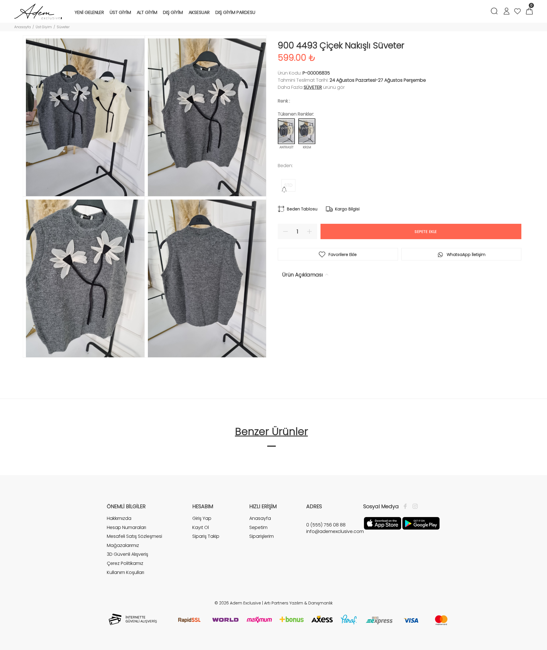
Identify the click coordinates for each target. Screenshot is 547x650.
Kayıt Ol (200, 527)
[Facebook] (407, 506)
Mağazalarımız (123, 545)
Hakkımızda (119, 518)
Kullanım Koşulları (125, 572)
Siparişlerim (261, 536)
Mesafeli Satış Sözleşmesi (134, 536)
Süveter (63, 26)
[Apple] (382, 523)
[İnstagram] (414, 506)
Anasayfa (22, 26)
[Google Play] (421, 523)
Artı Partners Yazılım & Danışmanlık (298, 603)
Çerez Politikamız (125, 563)
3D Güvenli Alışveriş (127, 554)
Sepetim (258, 527)
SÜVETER (313, 87)
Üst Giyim (44, 26)
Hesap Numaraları (126, 527)
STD (288, 185)
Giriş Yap (201, 518)
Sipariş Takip (205, 536)
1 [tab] (271, 446)
